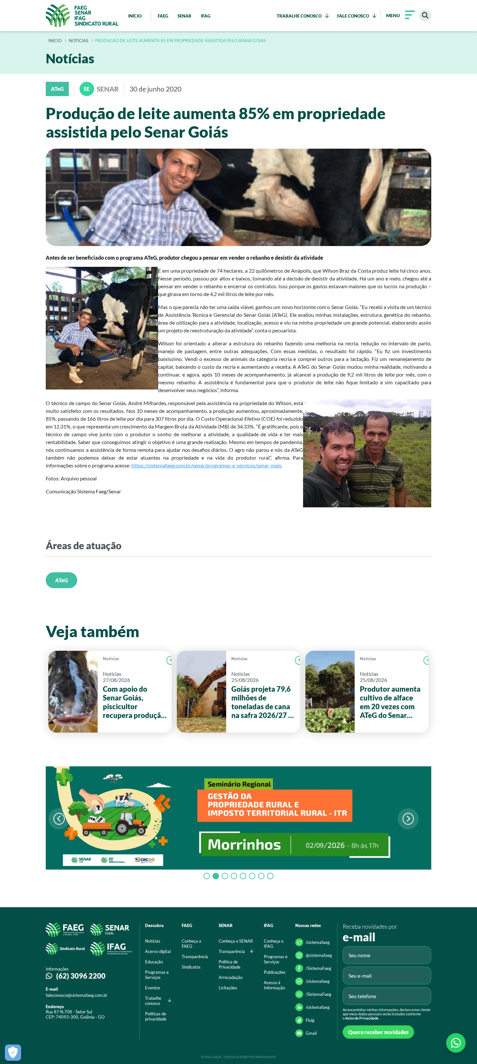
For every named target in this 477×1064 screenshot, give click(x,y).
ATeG (61, 580)
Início (55, 41)
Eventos (152, 987)
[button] (408, 818)
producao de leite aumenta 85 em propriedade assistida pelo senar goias (180, 41)
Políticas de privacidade (155, 1016)
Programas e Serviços (157, 975)
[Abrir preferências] (13, 1053)
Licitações (228, 987)
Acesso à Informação (274, 985)
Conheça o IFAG (273, 943)
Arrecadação (230, 977)
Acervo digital (158, 951)
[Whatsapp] (456, 1043)
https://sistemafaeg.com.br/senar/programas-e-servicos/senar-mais (206, 465)
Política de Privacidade (229, 964)
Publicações (275, 972)
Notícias (111, 658)
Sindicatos (191, 967)
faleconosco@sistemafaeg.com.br (76, 995)
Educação (154, 961)
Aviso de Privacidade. (362, 1018)
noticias (78, 41)
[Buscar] (425, 16)
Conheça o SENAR (236, 941)
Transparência (195, 956)
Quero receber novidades (378, 1032)
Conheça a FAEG (191, 943)
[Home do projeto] (82, 15)
